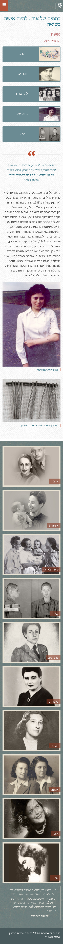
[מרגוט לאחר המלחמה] (31, 324)
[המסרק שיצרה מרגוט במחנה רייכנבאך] (31, 400)
